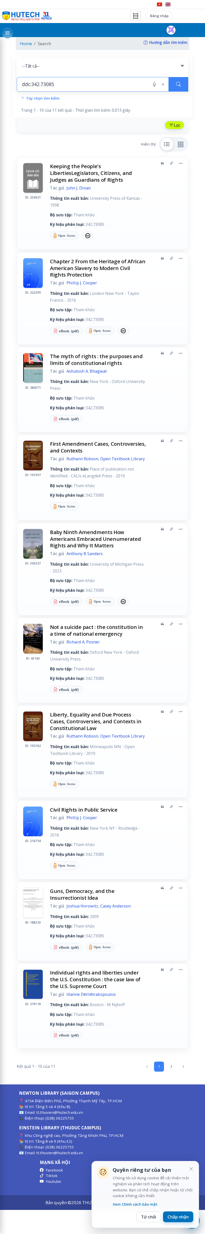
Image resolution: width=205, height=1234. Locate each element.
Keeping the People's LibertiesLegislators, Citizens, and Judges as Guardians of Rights (91, 173)
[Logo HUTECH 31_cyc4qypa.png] (27, 16)
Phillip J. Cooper (81, 283)
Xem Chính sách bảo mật (135, 1204)
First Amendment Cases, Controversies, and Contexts (98, 447)
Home (26, 43)
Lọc (177, 125)
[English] (168, 4)
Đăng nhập (159, 16)
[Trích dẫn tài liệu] (162, 163)
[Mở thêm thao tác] (180, 163)
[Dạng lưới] (180, 144)
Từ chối (148, 1217)
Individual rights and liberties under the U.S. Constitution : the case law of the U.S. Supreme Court (95, 979)
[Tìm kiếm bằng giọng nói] (154, 84)
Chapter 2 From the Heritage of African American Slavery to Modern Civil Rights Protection (97, 268)
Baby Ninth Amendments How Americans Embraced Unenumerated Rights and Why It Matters (95, 539)
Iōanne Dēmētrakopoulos (91, 994)
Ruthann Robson (82, 459)
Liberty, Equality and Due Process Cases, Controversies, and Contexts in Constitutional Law (96, 721)
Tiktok (52, 1175)
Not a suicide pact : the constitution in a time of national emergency (96, 630)
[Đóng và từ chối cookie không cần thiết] (191, 1169)
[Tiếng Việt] (159, 4)
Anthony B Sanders (84, 553)
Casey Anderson (115, 906)
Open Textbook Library (122, 459)
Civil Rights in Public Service (84, 809)
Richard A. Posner (83, 642)
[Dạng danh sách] (167, 144)
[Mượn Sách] (171, 30)
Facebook (54, 1170)
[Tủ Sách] (136, 16)
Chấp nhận (178, 1217)
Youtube (53, 1181)
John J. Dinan (78, 188)
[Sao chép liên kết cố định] (171, 163)
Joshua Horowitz (82, 906)
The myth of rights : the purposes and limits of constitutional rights (96, 359)
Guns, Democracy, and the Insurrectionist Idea (82, 894)
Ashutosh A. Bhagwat (86, 371)
